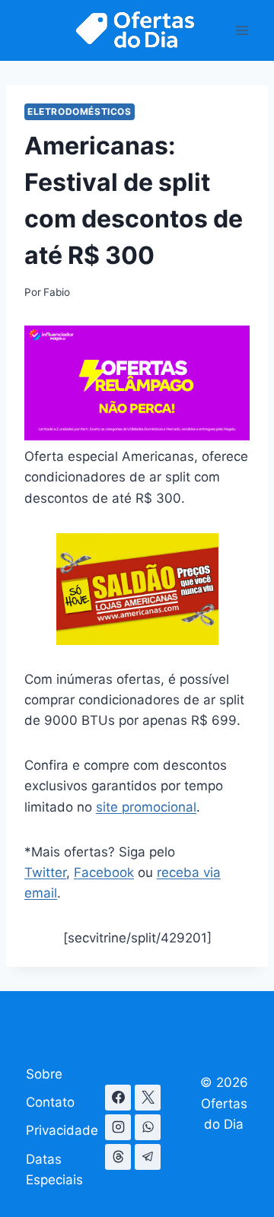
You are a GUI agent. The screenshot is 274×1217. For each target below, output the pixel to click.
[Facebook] (118, 1098)
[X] (148, 1098)
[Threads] (118, 1157)
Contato (50, 1102)
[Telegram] (148, 1157)
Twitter (45, 872)
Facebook (104, 872)
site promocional (146, 807)
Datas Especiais (54, 1169)
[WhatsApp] (148, 1127)
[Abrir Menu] (242, 30)
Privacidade (62, 1130)
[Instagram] (118, 1127)
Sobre (44, 1074)
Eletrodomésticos (79, 111)
